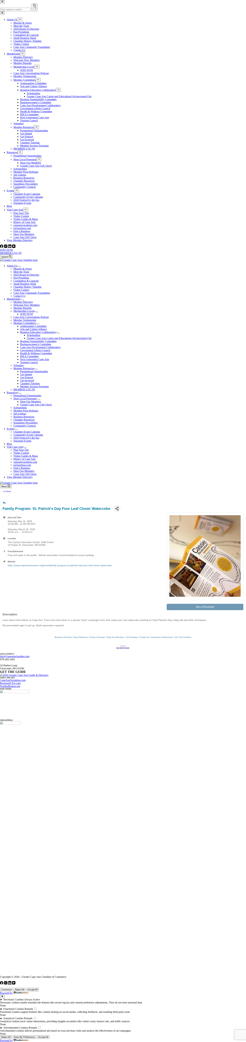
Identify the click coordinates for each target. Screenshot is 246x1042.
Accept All (32, 989)
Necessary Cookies (13, 999)
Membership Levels (23, 311)
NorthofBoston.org (10, 686)
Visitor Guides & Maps (25, 456)
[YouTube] (13, 247)
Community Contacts (24, 425)
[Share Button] (117, 508)
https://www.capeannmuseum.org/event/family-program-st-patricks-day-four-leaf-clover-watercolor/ (60, 565)
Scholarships (33, 335)
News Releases (80, 637)
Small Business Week (24, 283)
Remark (29, 1008)
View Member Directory (20, 477)
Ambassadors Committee (33, 326)
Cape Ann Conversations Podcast (31, 317)
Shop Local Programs (24, 398)
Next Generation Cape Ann (34, 359)
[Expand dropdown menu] (19, 266)
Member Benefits (22, 308)
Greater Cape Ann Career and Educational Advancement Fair (59, 338)
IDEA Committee (29, 356)
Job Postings (132, 637)
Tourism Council (29, 362)
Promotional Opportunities (34, 371)
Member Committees (24, 323)
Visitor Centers (21, 289)
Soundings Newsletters (25, 422)
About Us (12, 265)
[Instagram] (6, 247)
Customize (6, 989)
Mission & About (22, 268)
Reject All (19, 989)
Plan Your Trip (21, 449)
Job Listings (19, 413)
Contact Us (19, 296)
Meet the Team (21, 271)
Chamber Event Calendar (26, 431)
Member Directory (23, 302)
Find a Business (21, 468)
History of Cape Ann (24, 459)
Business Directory (63, 637)
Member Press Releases (25, 410)
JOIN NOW (6, 250)
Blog (9, 443)
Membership (13, 299)
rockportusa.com (22, 465)
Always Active (32, 999)
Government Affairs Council (35, 350)
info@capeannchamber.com (14, 656)
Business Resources (23, 416)
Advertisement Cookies (15, 1027)
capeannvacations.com (25, 462)
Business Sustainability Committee (38, 341)
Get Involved (27, 380)
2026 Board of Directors (26, 274)
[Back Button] (4, 503)
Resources (12, 392)
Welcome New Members (26, 305)
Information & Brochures (162, 637)
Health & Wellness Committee (36, 353)
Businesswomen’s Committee (35, 344)
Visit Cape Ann (15, 446)
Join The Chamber (183, 637)
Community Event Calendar (28, 434)
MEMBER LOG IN (11, 253)
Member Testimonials (24, 320)
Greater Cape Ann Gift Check (36, 404)
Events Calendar (97, 637)
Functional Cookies (13, 1008)
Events (10, 428)
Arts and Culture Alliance (33, 329)
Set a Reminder (205, 606)
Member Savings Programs (34, 386)
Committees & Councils (26, 280)
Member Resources (23, 368)
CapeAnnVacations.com (13, 680)
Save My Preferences (24, 1037)
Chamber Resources (24, 419)
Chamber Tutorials (30, 383)
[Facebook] (2, 247)
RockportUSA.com (10, 683)
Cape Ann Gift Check (24, 474)
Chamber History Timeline (27, 286)
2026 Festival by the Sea (26, 437)
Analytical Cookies (13, 1018)
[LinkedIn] (10, 247)
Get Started (26, 374)
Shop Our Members (30, 401)
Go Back (7, 491)
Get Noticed (26, 377)
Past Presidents (21, 277)
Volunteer (18, 365)
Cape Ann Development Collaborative (40, 347)
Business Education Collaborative (38, 332)
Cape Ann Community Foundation (31, 292)
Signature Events (22, 440)
